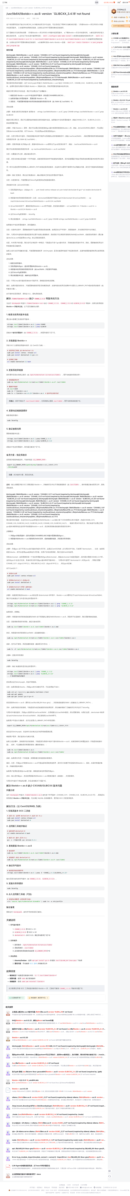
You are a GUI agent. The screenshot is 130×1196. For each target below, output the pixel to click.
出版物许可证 (65, 1192)
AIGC (28, 18)
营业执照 (72, 1192)
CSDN (69, 1185)
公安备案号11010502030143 (18, 1190)
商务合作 (47, 1187)
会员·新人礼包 (108, 2)
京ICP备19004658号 (34, 1190)
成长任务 (125, 2)
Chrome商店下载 (124, 1190)
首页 (7, 8)
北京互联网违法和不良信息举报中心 (80, 1190)
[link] (7, 8)
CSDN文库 (75, 1185)
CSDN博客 (84, 1185)
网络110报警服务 (101, 1190)
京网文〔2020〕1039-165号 (49, 1190)
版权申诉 (57, 1192)
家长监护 (93, 1190)
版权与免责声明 (50, 1192)
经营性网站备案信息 (63, 1190)
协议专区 (61, 1187)
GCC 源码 (33, 963)
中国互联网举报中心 (113, 1190)
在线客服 (98, 1187)
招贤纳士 (40, 1187)
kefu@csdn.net (87, 1187)
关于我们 (32, 1187)
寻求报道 (54, 1187)
